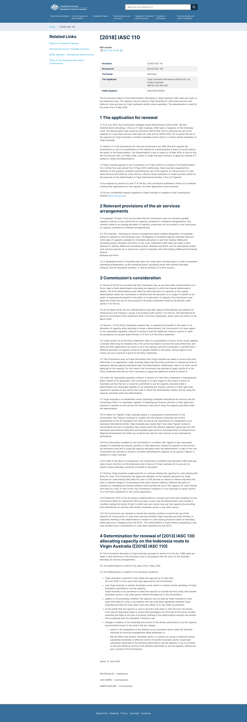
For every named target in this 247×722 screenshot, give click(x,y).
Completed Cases (100, 16)
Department (102, 713)
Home (52, 27)
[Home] (85, 7)
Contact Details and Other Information (186, 17)
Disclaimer (146, 713)
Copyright (134, 713)
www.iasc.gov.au (117, 195)
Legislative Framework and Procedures (144, 17)
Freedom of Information (161, 17)
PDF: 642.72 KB (110, 50)
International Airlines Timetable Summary (69, 49)
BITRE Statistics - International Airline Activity (71, 54)
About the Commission (60, 16)
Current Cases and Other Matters (79, 17)
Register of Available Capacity (64, 43)
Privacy (124, 713)
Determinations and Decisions (122, 17)
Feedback (114, 713)
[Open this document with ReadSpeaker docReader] (121, 50)
